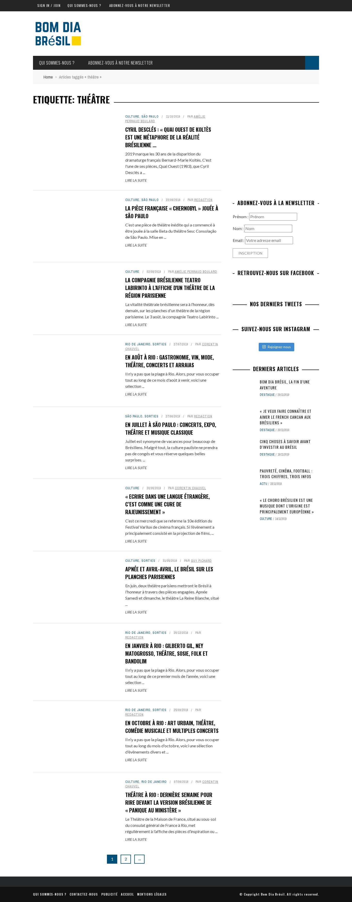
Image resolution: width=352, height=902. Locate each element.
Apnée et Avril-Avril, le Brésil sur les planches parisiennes (169, 573)
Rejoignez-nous (279, 347)
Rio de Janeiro (137, 344)
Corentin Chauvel (190, 488)
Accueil (127, 894)
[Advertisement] (276, 150)
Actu (263, 484)
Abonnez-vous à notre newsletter (139, 5)
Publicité (109, 894)
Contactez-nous (84, 894)
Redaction (203, 200)
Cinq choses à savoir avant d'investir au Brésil (285, 444)
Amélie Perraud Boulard (196, 272)
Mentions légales (152, 894)
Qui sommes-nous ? (85, 5)
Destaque (267, 395)
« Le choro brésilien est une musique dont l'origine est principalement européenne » (287, 505)
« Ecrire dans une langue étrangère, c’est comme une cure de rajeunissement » (167, 504)
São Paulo (150, 117)
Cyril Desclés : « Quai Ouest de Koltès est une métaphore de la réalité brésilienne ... (168, 137)
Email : (239, 240)
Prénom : (241, 216)
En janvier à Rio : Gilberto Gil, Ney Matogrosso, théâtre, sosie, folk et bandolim (166, 653)
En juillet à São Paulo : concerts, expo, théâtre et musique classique (170, 428)
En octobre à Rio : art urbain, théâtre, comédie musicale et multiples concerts (172, 726)
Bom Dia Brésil (273, 894)
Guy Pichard (201, 561)
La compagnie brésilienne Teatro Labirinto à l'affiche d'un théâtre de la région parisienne (170, 287)
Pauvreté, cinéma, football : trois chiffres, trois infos (286, 473)
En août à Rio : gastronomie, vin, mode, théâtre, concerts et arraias (169, 361)
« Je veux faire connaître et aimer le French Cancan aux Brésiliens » (286, 416)
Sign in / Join (49, 5)
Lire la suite (136, 180)
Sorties (159, 344)
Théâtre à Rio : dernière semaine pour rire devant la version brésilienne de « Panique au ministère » (168, 802)
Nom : (238, 228)
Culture (132, 117)
